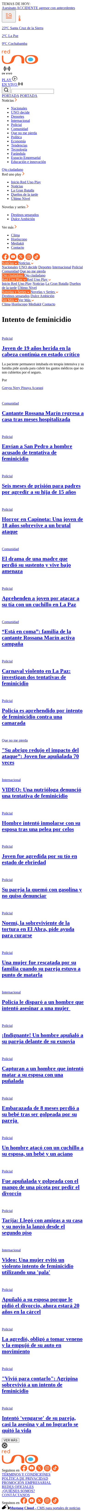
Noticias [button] (8, 100)
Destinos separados (25, 215)
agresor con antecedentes (57, 8)
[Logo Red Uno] (20, 63)
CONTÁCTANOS (16, 1495)
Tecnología (19, 149)
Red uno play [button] (12, 174)
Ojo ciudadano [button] (13, 275)
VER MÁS (10, 1440)
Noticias (17, 186)
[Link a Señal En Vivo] (43, 70)
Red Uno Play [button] (12, 279)
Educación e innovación (28, 162)
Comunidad (19, 129)
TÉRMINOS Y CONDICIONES (26, 1474)
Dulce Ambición (23, 219)
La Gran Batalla (22, 190)
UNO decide (20, 112)
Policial (16, 125)
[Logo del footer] (20, 1462)
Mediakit (17, 243)
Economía (18, 141)
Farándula (18, 153)
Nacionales (19, 108)
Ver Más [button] (8, 300)
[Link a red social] (6, 259)
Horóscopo (19, 239)
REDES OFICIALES (18, 1487)
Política (16, 137)
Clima (15, 235)
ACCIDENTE (28, 8)
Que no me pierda (24, 133)
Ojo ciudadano (12, 169)
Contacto (17, 247)
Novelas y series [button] (14, 207)
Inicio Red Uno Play (26, 182)
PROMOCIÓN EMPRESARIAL (26, 1483)
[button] (9, 16)
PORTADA (10, 96)
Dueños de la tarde (24, 194)
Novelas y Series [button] (14, 292)
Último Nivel (20, 198)
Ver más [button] (8, 227)
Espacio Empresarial (26, 158)
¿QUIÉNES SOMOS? (18, 1491)
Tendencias (19, 145)
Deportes (17, 116)
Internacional (20, 121)
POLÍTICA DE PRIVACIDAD (25, 1478)
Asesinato (9, 8)
